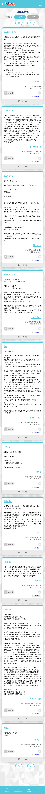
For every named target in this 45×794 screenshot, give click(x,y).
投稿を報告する (37, 96)
